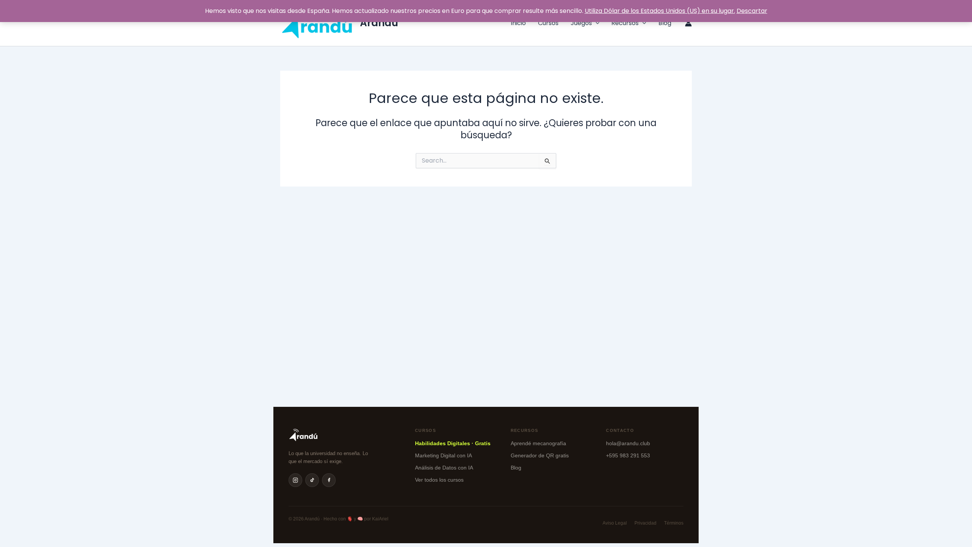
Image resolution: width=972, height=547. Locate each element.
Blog (664, 23)
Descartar (752, 10)
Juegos (581, 23)
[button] (596, 23)
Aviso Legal (615, 523)
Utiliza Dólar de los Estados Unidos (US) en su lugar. (660, 10)
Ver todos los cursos (439, 480)
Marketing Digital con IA (443, 455)
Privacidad (645, 523)
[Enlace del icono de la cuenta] (688, 23)
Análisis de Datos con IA (444, 468)
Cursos (548, 23)
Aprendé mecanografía (538, 443)
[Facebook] (329, 480)
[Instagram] (295, 480)
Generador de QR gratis (540, 455)
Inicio (518, 23)
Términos (673, 523)
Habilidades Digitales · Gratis (453, 443)
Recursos (625, 23)
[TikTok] (312, 480)
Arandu (379, 23)
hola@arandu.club (628, 443)
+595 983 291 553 (628, 455)
